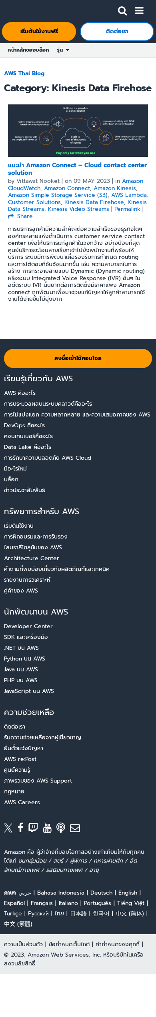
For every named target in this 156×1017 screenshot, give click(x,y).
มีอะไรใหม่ (15, 468)
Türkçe (13, 913)
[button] (122, 9)
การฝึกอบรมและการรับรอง (36, 537)
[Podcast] (63, 829)
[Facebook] (23, 829)
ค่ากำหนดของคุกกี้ (118, 944)
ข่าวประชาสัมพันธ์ (24, 490)
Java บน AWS (21, 669)
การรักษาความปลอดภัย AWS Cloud (47, 458)
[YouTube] (50, 829)
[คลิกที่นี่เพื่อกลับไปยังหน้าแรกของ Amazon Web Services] (20, 10)
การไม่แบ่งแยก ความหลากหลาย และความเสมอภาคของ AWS (77, 414)
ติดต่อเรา (14, 727)
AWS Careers (22, 802)
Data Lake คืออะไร (27, 447)
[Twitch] (35, 829)
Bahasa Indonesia (60, 893)
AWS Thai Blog (24, 73)
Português (97, 903)
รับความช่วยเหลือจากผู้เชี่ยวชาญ (42, 737)
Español (14, 903)
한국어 (101, 913)
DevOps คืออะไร (24, 425)
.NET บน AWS (21, 648)
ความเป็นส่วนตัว (23, 944)
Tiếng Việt (130, 903)
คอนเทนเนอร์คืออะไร (28, 436)
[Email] (77, 829)
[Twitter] (11, 829)
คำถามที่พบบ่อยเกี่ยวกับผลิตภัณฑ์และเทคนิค (57, 569)
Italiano (68, 903)
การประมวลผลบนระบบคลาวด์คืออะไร (48, 404)
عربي (24, 893)
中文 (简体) (130, 913)
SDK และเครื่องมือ (26, 637)
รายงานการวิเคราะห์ (27, 580)
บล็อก (11, 479)
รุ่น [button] (61, 50)
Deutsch (101, 893)
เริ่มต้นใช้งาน (19, 526)
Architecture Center (31, 558)
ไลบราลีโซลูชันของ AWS (33, 547)
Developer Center (28, 626)
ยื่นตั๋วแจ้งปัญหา (23, 748)
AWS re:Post (20, 759)
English (127, 893)
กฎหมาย (14, 791)
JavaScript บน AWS (29, 691)
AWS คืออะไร (20, 393)
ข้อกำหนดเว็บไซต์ (69, 944)
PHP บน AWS (21, 680)
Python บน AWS (24, 659)
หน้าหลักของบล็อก (28, 50)
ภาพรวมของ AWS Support (38, 781)
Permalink (127, 209)
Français (42, 903)
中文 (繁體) (18, 924)
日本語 (78, 913)
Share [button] (24, 216)
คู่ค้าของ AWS (21, 591)
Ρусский (38, 913)
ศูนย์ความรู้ (17, 770)
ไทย (59, 913)
